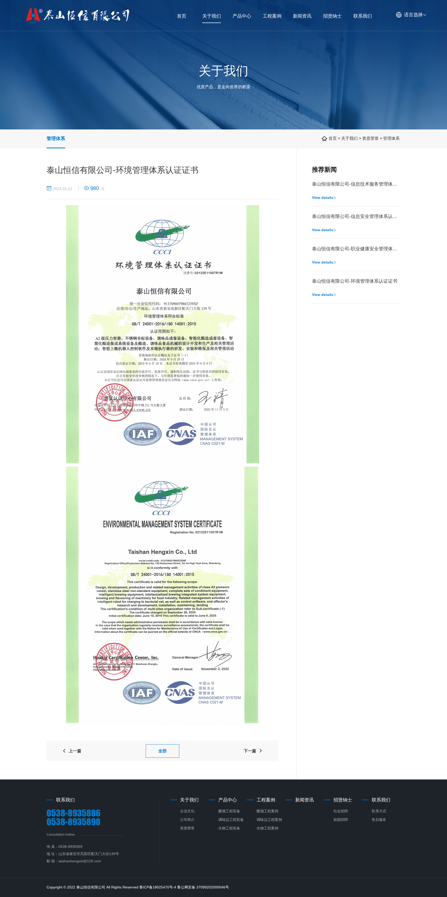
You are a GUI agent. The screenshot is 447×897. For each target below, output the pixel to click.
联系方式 (379, 811)
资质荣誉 (370, 138)
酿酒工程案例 (267, 811)
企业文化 (187, 811)
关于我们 (350, 138)
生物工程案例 (267, 828)
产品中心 (227, 800)
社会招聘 (340, 811)
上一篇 (71, 751)
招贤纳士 (342, 800)
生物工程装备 (229, 828)
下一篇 (253, 751)
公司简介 (187, 820)
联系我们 (381, 800)
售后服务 (379, 820)
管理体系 (56, 138)
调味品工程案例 (269, 820)
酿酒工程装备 (229, 811)
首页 (333, 138)
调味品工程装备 (231, 820)
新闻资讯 (304, 800)
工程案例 (266, 800)
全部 (162, 751)
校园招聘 (340, 820)
